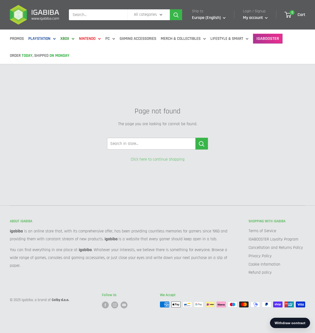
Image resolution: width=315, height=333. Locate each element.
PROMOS (17, 38)
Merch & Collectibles (181, 38)
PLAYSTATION (39, 38)
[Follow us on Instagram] (114, 305)
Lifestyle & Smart (226, 38)
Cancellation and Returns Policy (276, 247)
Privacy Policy (260, 256)
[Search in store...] (201, 144)
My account (253, 17)
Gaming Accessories (138, 38)
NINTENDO (87, 38)
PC (107, 38)
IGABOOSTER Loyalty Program (273, 239)
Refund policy (260, 272)
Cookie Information (264, 264)
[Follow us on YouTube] (124, 305)
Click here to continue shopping (158, 159)
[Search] (176, 14)
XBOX (64, 38)
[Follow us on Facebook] (105, 305)
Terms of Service (262, 231)
